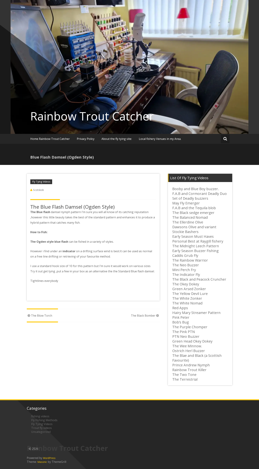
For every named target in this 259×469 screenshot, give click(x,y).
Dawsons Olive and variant (194, 227)
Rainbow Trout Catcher (92, 116)
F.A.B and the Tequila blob (194, 207)
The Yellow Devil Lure (190, 293)
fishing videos (40, 416)
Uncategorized (41, 432)
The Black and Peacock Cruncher (199, 279)
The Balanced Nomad (190, 217)
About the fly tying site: (116, 139)
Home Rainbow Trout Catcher (50, 139)
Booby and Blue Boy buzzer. (195, 188)
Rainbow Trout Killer (189, 369)
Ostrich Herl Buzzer (188, 350)
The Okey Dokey (185, 284)
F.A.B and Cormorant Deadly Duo (199, 193)
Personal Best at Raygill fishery (197, 241)
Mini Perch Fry (184, 269)
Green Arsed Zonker (189, 288)
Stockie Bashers (185, 231)
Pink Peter (180, 317)
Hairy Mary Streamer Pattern (196, 312)
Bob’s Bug (180, 322)
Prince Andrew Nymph (191, 365)
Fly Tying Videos (41, 181)
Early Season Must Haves (193, 236)
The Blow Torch (41, 315)
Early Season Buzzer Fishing (195, 250)
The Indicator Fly (186, 274)
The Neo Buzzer (185, 265)
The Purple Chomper (189, 327)
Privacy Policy (85, 139)
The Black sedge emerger (193, 212)
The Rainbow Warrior (190, 260)
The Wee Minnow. (187, 346)
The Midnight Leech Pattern (195, 246)
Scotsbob (38, 190)
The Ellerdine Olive (187, 222)
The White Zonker (187, 298)
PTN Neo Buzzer (185, 336)
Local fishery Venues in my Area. (160, 139)
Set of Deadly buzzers (190, 198)
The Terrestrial (185, 379)
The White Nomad (187, 303)
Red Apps (180, 307)
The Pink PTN (183, 331)
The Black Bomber (143, 315)
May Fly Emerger (186, 203)
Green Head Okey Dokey (192, 341)
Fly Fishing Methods (44, 420)
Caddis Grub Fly (185, 255)
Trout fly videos (41, 428)
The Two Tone (184, 374)
